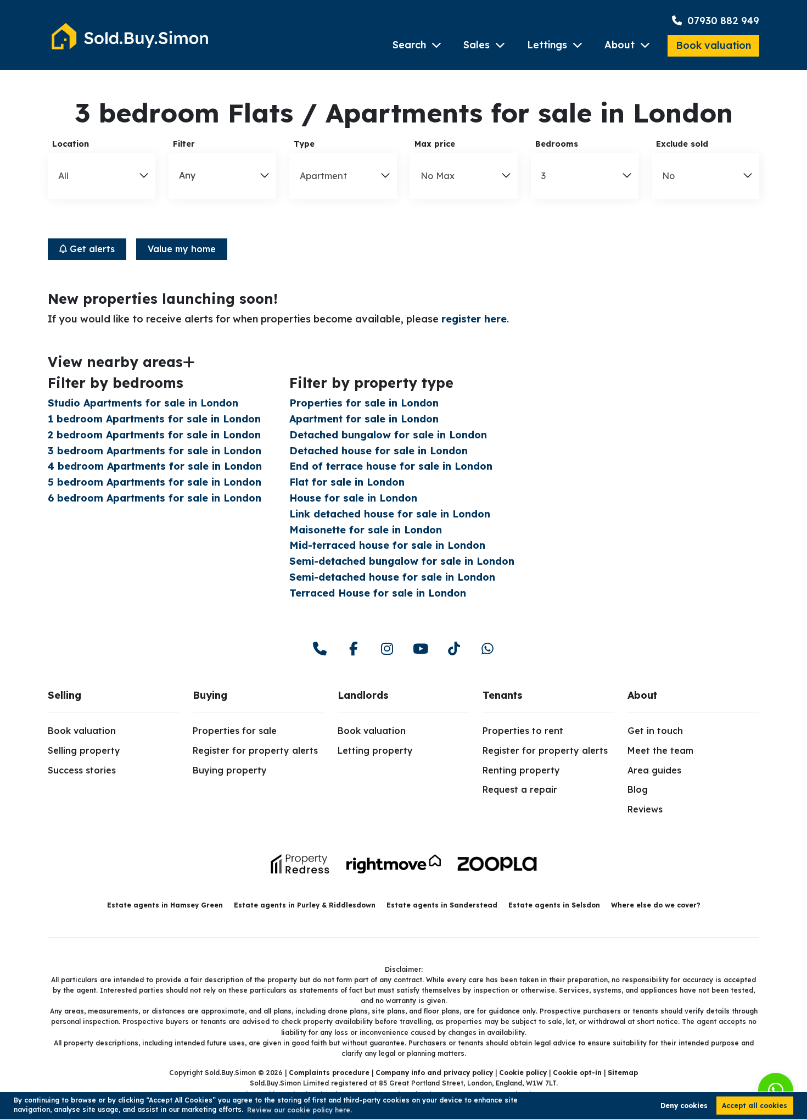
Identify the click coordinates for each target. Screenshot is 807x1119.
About (619, 44)
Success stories (82, 770)
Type (304, 144)
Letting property (375, 750)
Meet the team (660, 750)
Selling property (84, 750)
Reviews (645, 809)
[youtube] (420, 649)
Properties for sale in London (364, 403)
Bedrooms (556, 144)
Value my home (182, 248)
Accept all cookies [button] (754, 1105)
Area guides (654, 770)
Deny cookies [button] (684, 1105)
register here (474, 319)
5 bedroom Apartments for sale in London (154, 482)
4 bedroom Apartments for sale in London (155, 466)
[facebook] (353, 649)
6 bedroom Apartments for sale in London (154, 498)
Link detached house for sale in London (389, 514)
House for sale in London (353, 498)
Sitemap (623, 1072)
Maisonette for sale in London (365, 530)
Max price (434, 144)
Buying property (230, 770)
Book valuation (713, 45)
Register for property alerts (255, 750)
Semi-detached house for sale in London (392, 577)
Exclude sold (682, 144)
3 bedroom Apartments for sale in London (154, 450)
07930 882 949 (722, 20)
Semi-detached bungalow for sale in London (401, 561)
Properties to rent (523, 730)
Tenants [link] (503, 695)
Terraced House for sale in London (377, 593)
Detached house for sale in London (378, 450)
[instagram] (386, 649)
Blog (637, 789)
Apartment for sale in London (364, 419)
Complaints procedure (329, 1072)
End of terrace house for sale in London (390, 466)
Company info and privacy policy (434, 1072)
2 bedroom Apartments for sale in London (154, 434)
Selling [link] (64, 695)
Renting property (521, 770)
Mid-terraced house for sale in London (387, 545)
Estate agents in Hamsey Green (165, 905)
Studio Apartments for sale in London (143, 403)
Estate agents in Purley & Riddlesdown (305, 905)
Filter (184, 144)
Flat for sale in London (347, 482)
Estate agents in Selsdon (554, 905)
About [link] (642, 695)
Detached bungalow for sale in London (388, 434)
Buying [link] (210, 695)
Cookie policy (523, 1072)
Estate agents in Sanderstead (441, 905)
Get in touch (655, 730)
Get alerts (91, 248)
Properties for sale (235, 730)
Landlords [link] (363, 695)
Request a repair (520, 789)
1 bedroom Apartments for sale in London (154, 419)
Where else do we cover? (655, 905)
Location (70, 144)
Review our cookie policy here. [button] (299, 1110)
